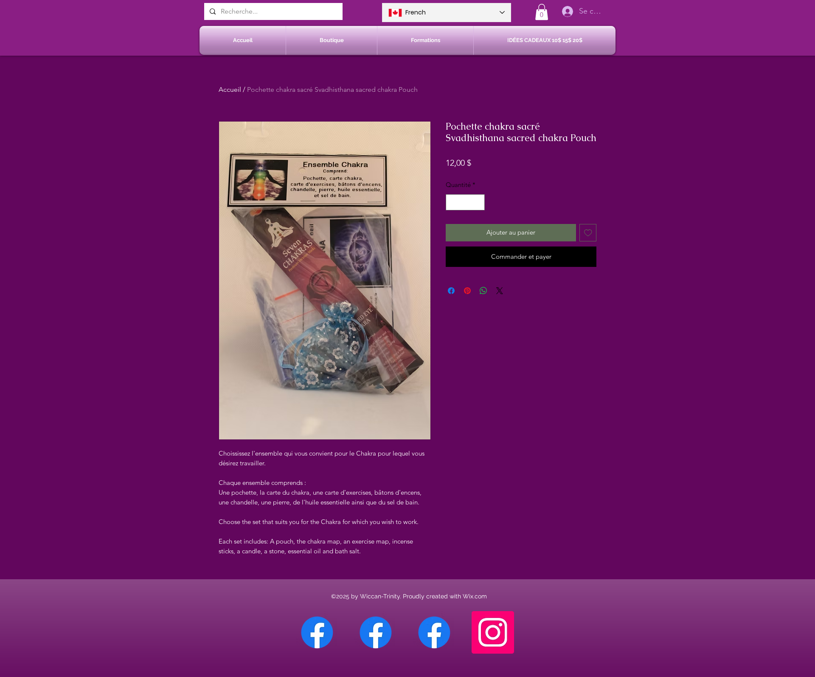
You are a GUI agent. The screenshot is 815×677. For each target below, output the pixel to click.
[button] (541, 12)
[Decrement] (452, 202)
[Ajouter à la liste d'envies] (588, 232)
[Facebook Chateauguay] (317, 632)
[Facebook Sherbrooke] (375, 632)
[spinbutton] (465, 202)
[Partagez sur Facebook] (451, 291)
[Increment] (478, 202)
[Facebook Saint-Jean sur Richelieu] (434, 632)
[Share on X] (500, 291)
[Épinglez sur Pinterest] (467, 291)
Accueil (230, 89)
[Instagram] (493, 632)
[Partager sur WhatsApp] (483, 291)
